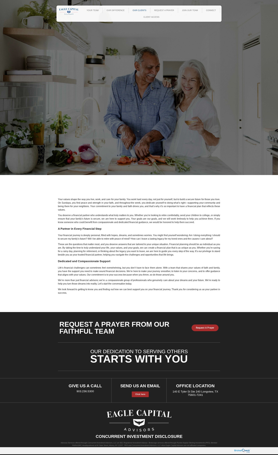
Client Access (151, 17)
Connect (211, 10)
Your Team (93, 10)
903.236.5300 (85, 391)
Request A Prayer (164, 10)
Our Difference (116, 10)
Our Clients (139, 10)
